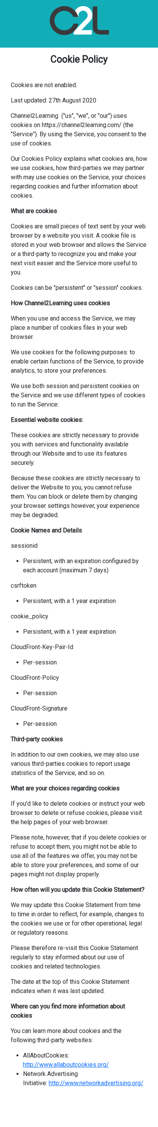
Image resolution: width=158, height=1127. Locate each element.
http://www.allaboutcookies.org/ (66, 1064)
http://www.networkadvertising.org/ (96, 1083)
